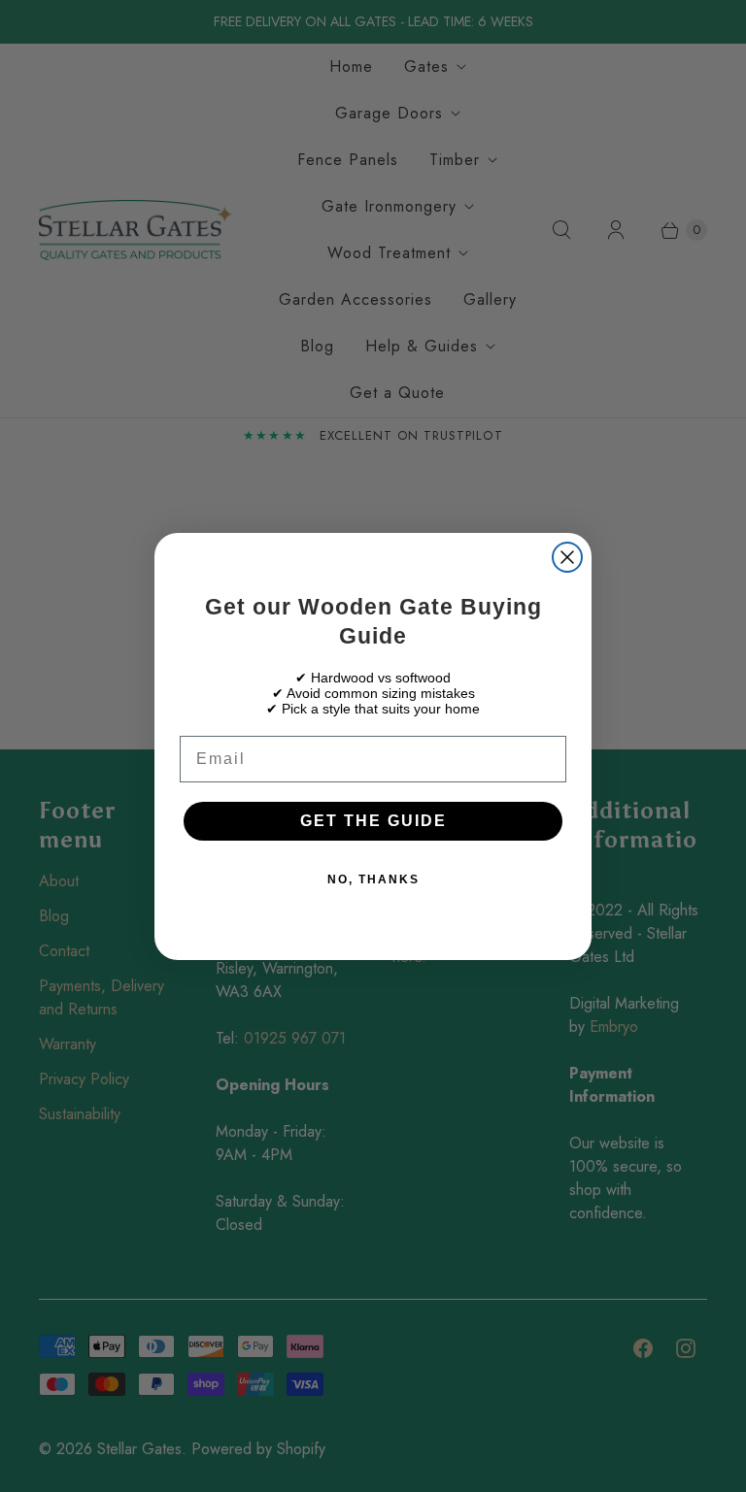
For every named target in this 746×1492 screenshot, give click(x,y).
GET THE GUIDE (373, 820)
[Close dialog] (567, 557)
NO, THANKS (373, 879)
